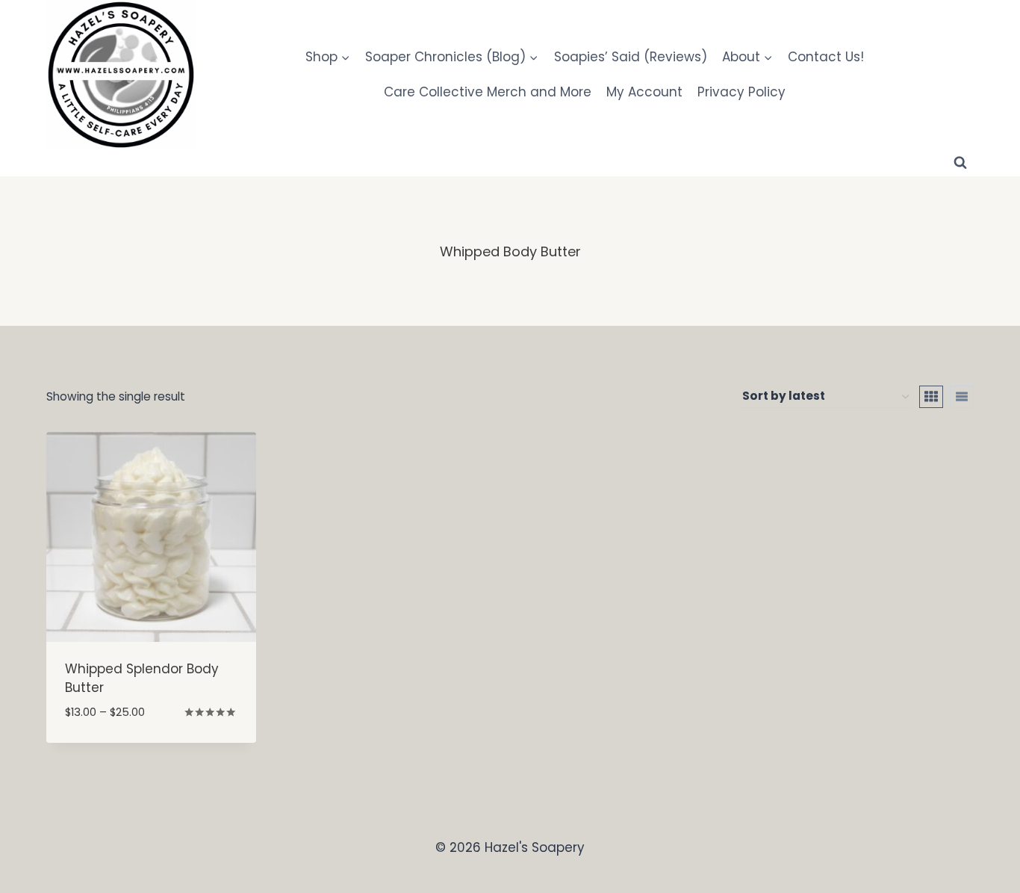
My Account (644, 92)
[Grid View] (931, 397)
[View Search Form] (960, 162)
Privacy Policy (741, 92)
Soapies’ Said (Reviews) (630, 57)
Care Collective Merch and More (487, 92)
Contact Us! (826, 57)
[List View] (962, 397)
